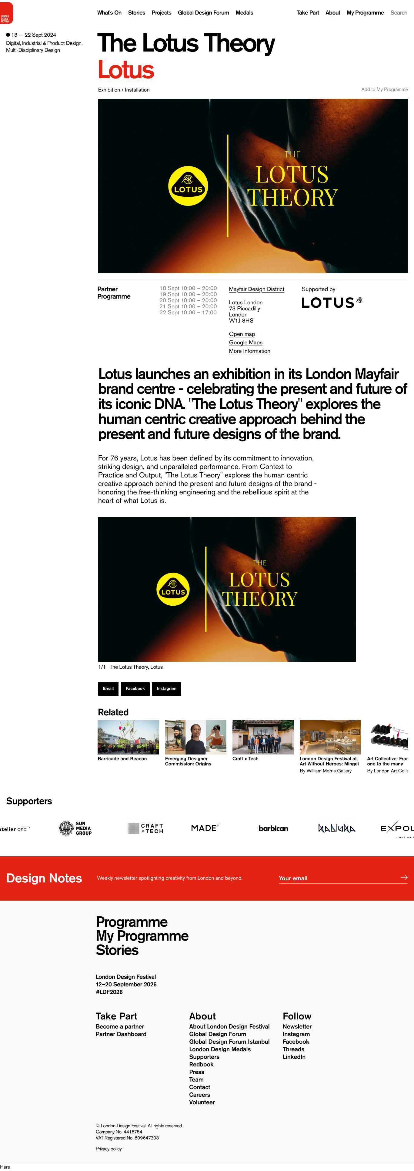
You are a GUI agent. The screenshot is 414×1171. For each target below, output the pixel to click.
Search (398, 13)
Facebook (135, 688)
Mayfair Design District (256, 289)
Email (108, 688)
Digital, (13, 43)
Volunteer (202, 1102)
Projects (161, 13)
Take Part (308, 13)
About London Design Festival (229, 1027)
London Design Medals (220, 1049)
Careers (199, 1095)
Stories (136, 13)
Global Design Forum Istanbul (229, 1042)
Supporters (29, 801)
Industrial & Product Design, (52, 43)
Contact (199, 1087)
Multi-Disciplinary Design (33, 50)
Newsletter (297, 1027)
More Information (249, 351)
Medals (244, 13)
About (333, 13)
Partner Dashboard (121, 1034)
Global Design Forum (203, 13)
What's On (109, 13)
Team (196, 1080)
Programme (131, 922)
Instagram (166, 688)
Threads (294, 1049)
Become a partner (120, 1027)
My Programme (365, 13)
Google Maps (245, 342)
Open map (242, 334)
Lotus (125, 70)
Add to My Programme (385, 90)
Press (196, 1072)
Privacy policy (109, 1149)
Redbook (201, 1065)
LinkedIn (294, 1057)
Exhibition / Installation (124, 90)
